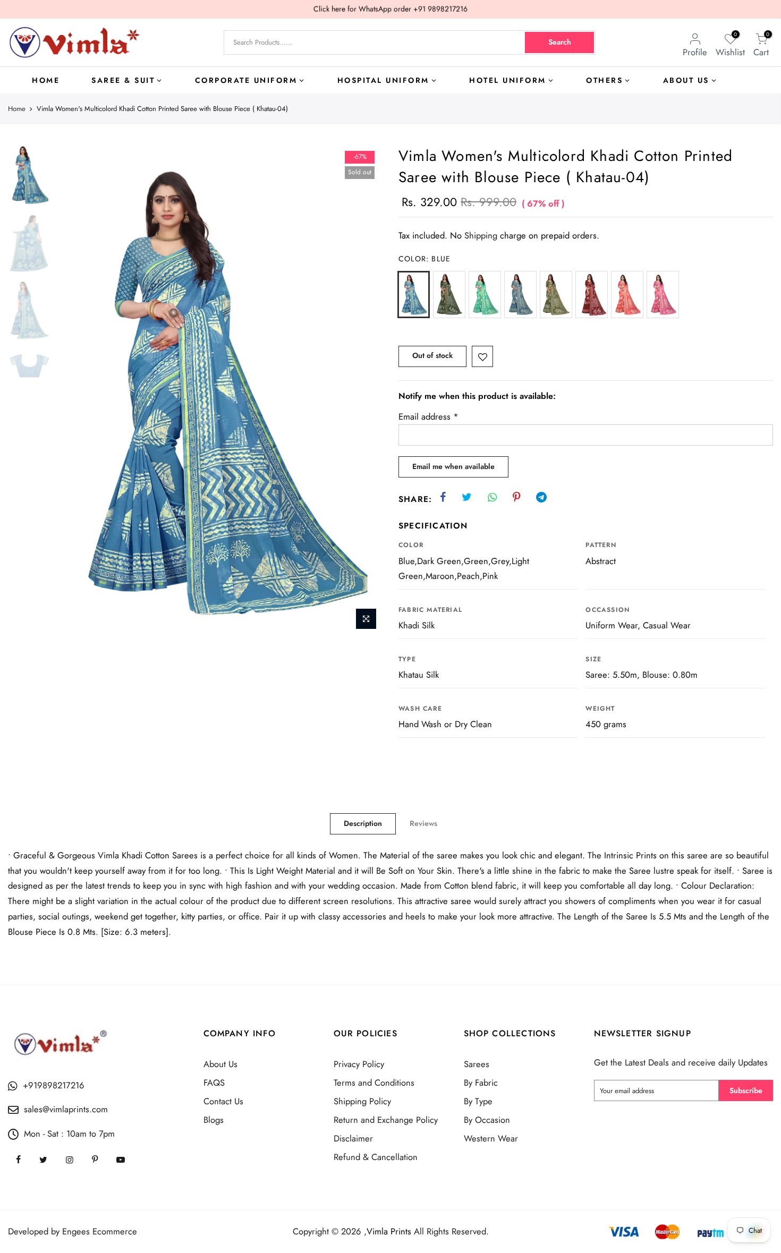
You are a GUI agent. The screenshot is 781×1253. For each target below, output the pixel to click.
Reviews (423, 823)
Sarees (476, 1064)
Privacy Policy (359, 1064)
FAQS (214, 1082)
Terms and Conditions (374, 1082)
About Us (220, 1064)
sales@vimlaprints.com (66, 1109)
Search (559, 42)
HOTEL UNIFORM (507, 80)
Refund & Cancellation (376, 1156)
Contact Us (223, 1101)
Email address (428, 416)
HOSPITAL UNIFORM (383, 80)
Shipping (480, 235)
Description (363, 823)
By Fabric (481, 1082)
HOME (46, 80)
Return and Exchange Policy (386, 1119)
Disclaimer (353, 1138)
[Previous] (74, 390)
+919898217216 (53, 1085)
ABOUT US (686, 80)
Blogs (213, 1119)
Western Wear (491, 1138)
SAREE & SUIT (123, 80)
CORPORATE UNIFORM (246, 80)
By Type (478, 1101)
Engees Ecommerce (99, 1231)
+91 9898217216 (440, 9)
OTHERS (604, 80)
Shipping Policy (362, 1101)
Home (17, 109)
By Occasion (487, 1119)
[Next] (363, 390)
